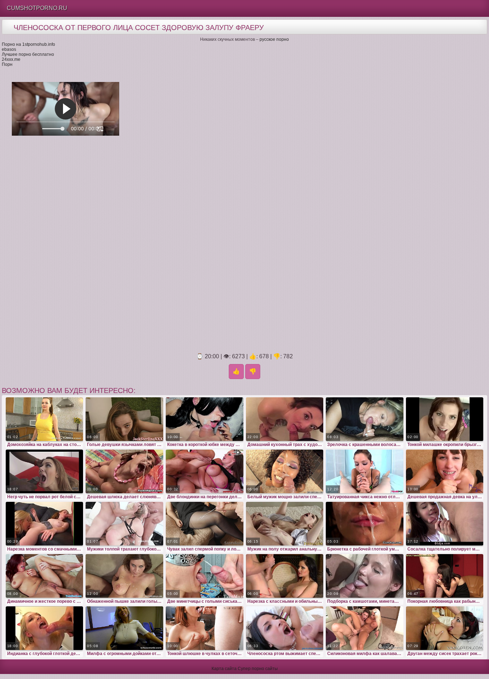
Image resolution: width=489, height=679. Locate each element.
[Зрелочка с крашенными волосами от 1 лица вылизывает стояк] (364, 419)
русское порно (274, 39)
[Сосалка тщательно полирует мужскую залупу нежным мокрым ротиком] (445, 523)
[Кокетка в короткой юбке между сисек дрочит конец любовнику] (204, 419)
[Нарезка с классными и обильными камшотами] (285, 576)
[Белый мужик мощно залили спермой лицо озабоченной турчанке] (285, 471)
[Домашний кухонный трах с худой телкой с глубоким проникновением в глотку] (285, 419)
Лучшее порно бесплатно (28, 54)
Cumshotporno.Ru (37, 8)
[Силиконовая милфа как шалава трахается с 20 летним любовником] (364, 628)
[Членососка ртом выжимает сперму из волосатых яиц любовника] (285, 628)
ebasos (9, 49)
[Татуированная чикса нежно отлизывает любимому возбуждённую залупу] (364, 471)
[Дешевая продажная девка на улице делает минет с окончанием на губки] (445, 471)
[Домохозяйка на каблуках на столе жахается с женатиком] (44, 419)
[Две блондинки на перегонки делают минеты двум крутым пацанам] (204, 471)
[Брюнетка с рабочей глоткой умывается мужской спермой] (364, 523)
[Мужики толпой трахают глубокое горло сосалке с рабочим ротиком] (124, 523)
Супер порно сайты (258, 668)
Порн (7, 64)
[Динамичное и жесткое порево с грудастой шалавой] (44, 576)
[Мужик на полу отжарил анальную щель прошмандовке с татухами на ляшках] (285, 523)
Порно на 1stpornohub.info (28, 44)
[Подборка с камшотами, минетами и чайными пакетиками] (364, 576)
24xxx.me (11, 59)
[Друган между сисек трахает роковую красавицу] (445, 628)
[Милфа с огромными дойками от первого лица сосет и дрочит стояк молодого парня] (124, 628)
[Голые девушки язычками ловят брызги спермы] (124, 419)
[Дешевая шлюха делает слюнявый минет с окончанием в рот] (124, 471)
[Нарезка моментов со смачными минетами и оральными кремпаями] (44, 523)
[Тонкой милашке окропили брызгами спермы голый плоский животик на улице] (445, 419)
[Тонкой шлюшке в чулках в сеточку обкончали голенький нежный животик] (204, 628)
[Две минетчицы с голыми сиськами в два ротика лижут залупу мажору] (204, 576)
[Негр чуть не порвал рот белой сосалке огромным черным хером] (44, 471)
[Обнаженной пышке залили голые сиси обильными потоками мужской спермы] (124, 576)
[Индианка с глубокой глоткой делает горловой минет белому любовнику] (44, 628)
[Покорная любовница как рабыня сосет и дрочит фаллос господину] (445, 576)
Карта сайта (224, 668)
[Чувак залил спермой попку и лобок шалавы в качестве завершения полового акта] (204, 523)
